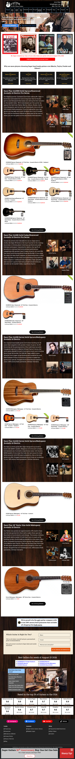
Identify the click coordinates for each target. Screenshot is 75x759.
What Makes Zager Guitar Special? (15, 670)
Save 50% (21, 10)
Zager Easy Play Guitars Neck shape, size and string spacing (16, 686)
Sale (44, 9)
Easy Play (12, 10)
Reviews (35, 9)
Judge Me (43, 709)
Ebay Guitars (43, 701)
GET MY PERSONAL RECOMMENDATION (61, 649)
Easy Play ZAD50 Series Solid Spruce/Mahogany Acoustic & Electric (25, 338)
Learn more (10, 83)
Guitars (8, 9)
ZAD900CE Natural (23, 663)
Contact (63, 9)
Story (54, 9)
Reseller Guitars (19, 709)
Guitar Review (67, 701)
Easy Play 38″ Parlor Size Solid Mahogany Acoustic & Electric (22, 526)
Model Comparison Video (15, 689)
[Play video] (46, 680)
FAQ (58, 9)
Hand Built (16, 10)
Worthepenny (55, 701)
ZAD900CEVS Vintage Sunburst (26, 661)
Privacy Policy (58, 747)
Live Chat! (57, 2)
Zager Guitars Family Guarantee (14, 681)
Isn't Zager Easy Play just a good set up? (15, 677)
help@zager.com (55, 4)
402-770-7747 (56, 6)
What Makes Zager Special (29, 25)
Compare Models (39, 10)
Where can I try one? (14, 674)
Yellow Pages (31, 701)
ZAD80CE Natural (22, 665)
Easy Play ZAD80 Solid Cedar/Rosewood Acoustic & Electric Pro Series (21, 236)
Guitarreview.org (7, 701)
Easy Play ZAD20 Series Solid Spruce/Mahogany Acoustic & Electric (25, 442)
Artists (30, 9)
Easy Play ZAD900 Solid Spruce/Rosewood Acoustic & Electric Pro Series (22, 92)
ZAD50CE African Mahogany (48, 663)
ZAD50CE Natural (44, 661)
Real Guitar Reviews (7, 710)
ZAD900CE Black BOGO (46, 665)
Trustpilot (19, 701)
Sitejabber (55, 709)
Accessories (49, 9)
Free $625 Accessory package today (37, 59)
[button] (52, 101)
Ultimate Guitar (31, 709)
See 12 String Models (38, 230)
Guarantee (26, 9)
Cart (67, 9)
